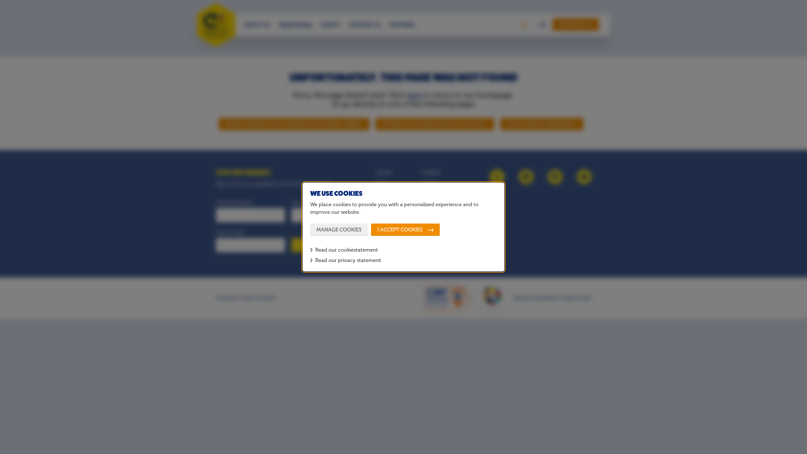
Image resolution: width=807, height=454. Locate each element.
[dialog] (403, 227)
